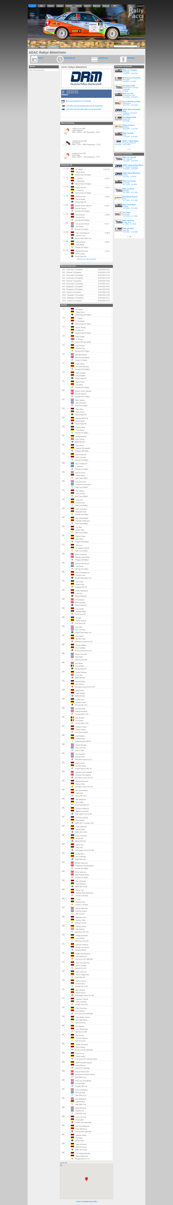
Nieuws (42, 46)
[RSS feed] (63, 114)
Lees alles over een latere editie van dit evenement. (84, 109)
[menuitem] (33, 46)
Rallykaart (131, 58)
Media (77, 46)
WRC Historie (66, 46)
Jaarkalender (103, 58)
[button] (86, 1179)
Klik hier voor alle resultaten (86, 259)
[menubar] (55, 46)
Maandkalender (69, 58)
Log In (140, 6)
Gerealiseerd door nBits (89, 1201)
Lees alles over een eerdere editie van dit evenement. (84, 106)
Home (33, 46)
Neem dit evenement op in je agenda (78, 101)
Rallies (40, 58)
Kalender (53, 46)
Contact (78, 1201)
